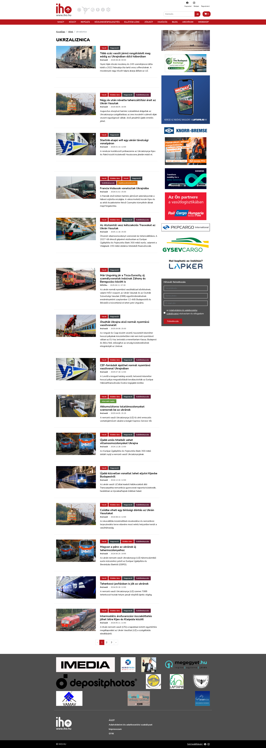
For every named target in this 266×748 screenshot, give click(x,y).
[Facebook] (186, 3)
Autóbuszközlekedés (127, 183)
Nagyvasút (114, 48)
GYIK (111, 733)
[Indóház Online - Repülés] (86, 9)
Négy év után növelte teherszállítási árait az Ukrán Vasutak (128, 101)
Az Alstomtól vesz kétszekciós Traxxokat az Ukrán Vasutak (127, 226)
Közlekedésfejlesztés (107, 22)
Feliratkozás (173, 321)
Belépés (196, 6)
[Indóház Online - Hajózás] (108, 9)
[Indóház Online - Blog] (98, 9)
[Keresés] (197, 14)
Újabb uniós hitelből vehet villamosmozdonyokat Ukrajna (119, 441)
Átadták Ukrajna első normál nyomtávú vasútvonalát (124, 323)
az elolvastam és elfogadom (185, 312)
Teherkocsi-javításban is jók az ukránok (124, 584)
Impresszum (115, 729)
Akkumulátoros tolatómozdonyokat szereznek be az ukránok (122, 408)
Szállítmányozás (142, 95)
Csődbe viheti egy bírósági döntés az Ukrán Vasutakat (127, 511)
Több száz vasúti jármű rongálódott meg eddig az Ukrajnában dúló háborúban (125, 55)
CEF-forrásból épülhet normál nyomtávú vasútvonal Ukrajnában (125, 367)
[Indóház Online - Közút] (92, 9)
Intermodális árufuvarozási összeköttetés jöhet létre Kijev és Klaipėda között (126, 617)
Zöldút (148, 22)
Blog (175, 22)
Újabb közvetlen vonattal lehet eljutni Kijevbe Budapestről (128, 475)
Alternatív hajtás (108, 401)
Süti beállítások (195, 744)
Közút (72, 22)
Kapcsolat (188, 6)
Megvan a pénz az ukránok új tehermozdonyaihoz (118, 548)
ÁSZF (112, 720)
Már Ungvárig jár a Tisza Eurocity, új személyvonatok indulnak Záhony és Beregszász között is (123, 279)
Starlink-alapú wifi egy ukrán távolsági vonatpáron (124, 141)
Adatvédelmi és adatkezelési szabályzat (130, 724)
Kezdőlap (60, 31)
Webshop (203, 22)
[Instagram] (193, 3)
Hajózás (162, 22)
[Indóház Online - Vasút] (79, 9)
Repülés (85, 22)
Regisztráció (205, 6)
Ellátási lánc (132, 22)
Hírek (70, 31)
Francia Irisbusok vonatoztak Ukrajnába (124, 188)
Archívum (187, 22)
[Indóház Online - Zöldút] (103, 9)
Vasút (60, 22)
